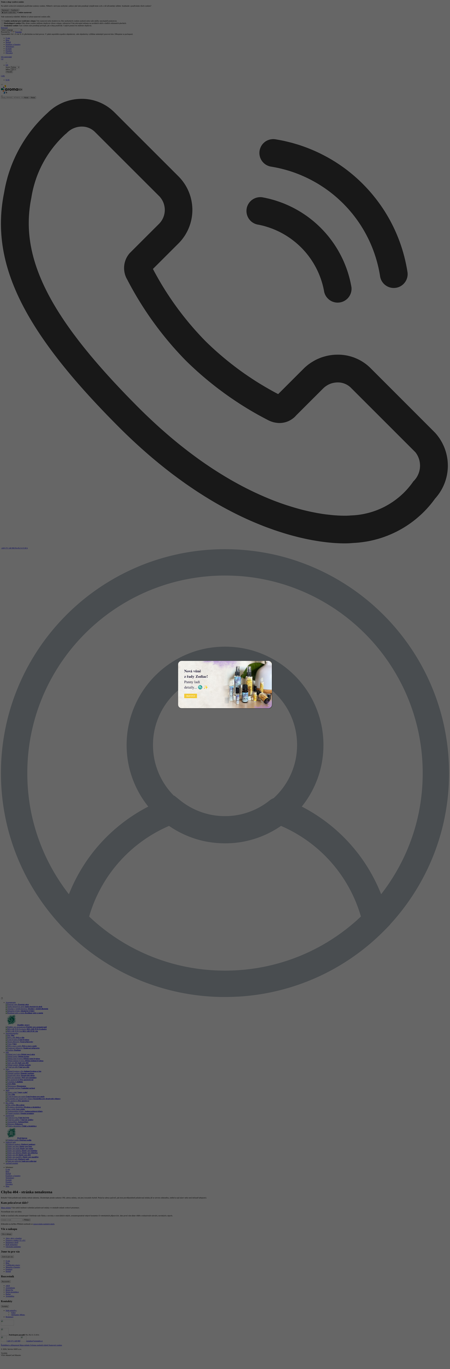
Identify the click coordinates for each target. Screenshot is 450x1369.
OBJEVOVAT (190, 696)
